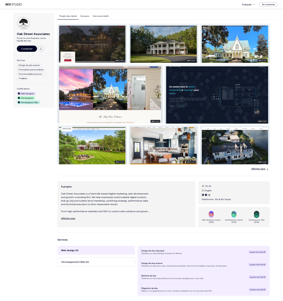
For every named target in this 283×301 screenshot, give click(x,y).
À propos (84, 16)
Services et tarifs (101, 16)
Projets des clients (68, 16)
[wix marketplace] (13, 4)
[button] (92, 43)
